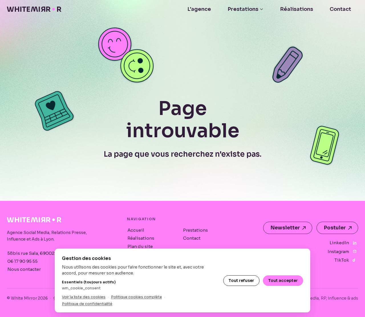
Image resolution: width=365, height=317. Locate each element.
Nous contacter (24, 269)
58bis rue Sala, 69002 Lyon (36, 253)
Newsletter (285, 228)
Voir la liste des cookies (84, 296)
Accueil (135, 230)
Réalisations (296, 9)
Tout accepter (283, 280)
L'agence (199, 9)
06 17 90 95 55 (22, 261)
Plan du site (140, 246)
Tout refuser (241, 280)
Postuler (335, 228)
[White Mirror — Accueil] (34, 9)
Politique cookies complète (136, 296)
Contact (340, 9)
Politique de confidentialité (87, 303)
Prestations (243, 9)
